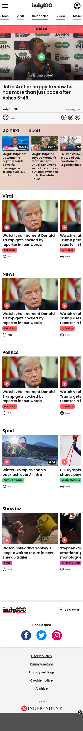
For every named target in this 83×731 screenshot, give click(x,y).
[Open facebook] (26, 635)
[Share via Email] (77, 117)
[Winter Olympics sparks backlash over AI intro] (30, 450)
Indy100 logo (42, 6)
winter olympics (13, 480)
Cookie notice (41, 680)
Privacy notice (41, 664)
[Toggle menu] (6, 6)
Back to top (72, 609)
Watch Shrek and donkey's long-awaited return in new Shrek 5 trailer (27, 553)
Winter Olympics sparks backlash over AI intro (24, 472)
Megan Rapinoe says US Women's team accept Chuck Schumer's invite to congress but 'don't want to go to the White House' (44, 166)
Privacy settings (41, 672)
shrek (7, 562)
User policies (41, 656)
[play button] (41, 56)
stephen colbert (71, 562)
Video (60, 16)
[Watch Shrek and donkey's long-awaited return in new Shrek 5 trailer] (30, 528)
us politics (9, 250)
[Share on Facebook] (63, 117)
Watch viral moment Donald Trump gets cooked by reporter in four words (28, 240)
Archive (41, 688)
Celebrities (40, 16)
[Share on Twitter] (70, 117)
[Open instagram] (57, 635)
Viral (20, 16)
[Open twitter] (41, 635)
